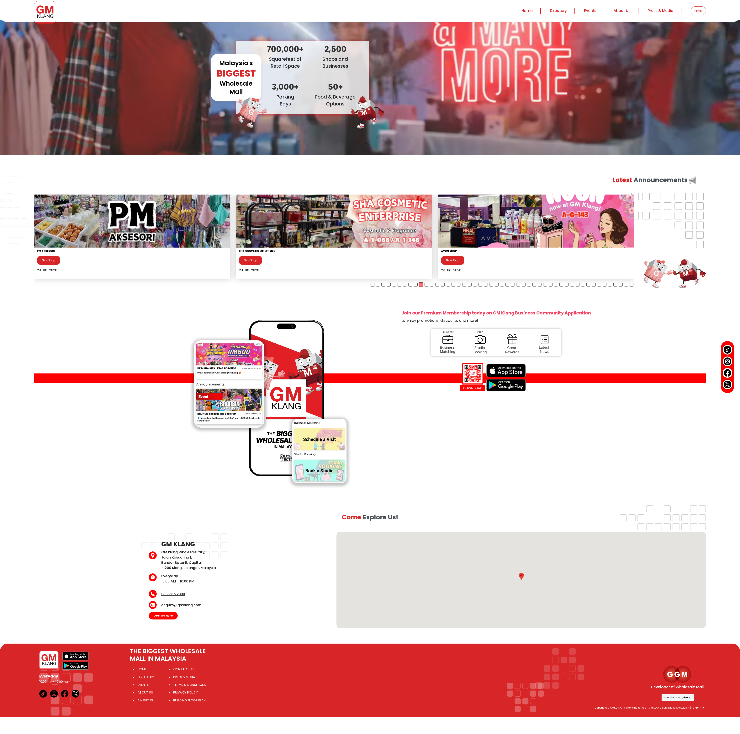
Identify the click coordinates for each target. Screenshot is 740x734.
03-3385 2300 (173, 594)
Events (590, 10)
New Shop (250, 260)
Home (527, 10)
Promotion (48, 260)
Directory (146, 677)
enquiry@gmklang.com (181, 605)
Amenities (145, 700)
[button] (521, 576)
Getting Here (163, 616)
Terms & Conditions (189, 685)
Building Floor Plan (189, 700)
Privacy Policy (185, 692)
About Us (145, 692)
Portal (698, 11)
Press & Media (660, 10)
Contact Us (183, 669)
